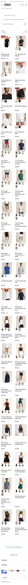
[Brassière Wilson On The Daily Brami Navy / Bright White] (5, 329)
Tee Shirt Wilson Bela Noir (6, 106)
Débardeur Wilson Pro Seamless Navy (20, 443)
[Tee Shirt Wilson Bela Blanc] (2, 100)
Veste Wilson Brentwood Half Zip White (20, 336)
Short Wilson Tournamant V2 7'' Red (6, 162)
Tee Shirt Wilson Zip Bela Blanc (6, 81)
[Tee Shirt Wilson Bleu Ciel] (5, 275)
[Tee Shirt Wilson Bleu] (7, 268)
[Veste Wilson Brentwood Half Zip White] (21, 322)
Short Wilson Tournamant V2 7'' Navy (6, 193)
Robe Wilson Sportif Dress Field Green (20, 497)
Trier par (3, 31)
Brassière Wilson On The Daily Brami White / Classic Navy (7, 336)
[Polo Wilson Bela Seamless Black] (7, 41)
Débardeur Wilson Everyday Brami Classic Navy (5, 529)
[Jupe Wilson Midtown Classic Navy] (5, 356)
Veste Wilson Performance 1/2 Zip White (6, 308)
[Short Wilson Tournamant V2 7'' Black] (2, 152)
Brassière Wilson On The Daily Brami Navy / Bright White (21, 363)
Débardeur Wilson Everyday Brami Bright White (21, 529)
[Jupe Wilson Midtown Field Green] (8, 356)
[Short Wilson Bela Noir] (21, 93)
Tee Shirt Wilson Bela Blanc (6, 132)
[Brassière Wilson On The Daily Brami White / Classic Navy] (7, 322)
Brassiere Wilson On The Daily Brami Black (6, 417)
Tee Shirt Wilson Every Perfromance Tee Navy (20, 162)
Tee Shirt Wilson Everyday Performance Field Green (20, 193)
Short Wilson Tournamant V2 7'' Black (6, 255)
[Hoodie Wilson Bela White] (21, 67)
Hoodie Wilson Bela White (20, 81)
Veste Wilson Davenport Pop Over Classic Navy (6, 391)
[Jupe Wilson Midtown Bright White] (7, 349)
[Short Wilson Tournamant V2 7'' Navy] (8, 152)
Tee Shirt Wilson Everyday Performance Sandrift (20, 224)
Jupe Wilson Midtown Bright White (6, 362)
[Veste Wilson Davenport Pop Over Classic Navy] (7, 377)
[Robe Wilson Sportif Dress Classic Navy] (5, 465)
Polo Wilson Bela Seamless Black (5, 55)
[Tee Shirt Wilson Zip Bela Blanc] (16, 48)
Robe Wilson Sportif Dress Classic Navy (20, 471)
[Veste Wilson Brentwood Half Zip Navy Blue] (16, 329)
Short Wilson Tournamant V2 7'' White (20, 255)
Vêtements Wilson (8, 8)
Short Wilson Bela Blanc (19, 132)
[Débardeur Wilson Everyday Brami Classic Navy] (7, 515)
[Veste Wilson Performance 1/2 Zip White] (7, 294)
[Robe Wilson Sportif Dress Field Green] (8, 465)
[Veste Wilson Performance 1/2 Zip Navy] (21, 294)
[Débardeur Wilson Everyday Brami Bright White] (2, 522)
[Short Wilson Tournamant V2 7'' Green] (5, 152)
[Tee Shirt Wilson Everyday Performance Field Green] (19, 152)
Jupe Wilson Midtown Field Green (20, 417)
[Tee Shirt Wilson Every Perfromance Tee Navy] (21, 145)
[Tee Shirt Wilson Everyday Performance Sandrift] (22, 152)
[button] (25, 4)
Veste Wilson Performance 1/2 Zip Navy (20, 308)
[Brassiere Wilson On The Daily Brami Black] (2, 329)
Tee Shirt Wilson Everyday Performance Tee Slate (5, 501)
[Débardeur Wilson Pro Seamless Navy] (21, 430)
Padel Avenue (7, 581)
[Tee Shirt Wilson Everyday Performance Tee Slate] (16, 155)
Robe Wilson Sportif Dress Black (6, 471)
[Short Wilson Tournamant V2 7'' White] (21, 238)
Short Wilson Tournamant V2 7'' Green (6, 224)
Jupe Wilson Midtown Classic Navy (20, 390)
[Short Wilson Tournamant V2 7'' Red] (7, 145)
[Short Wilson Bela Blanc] (16, 100)
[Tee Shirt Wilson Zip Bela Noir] (21, 41)
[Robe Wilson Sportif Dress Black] (7, 458)
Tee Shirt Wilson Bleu (6, 281)
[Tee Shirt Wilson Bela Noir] (7, 93)
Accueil (2, 8)
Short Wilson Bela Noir (21, 106)
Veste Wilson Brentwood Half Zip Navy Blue (6, 444)
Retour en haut (14, 554)
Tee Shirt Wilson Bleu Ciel (20, 281)
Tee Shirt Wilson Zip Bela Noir (20, 55)
